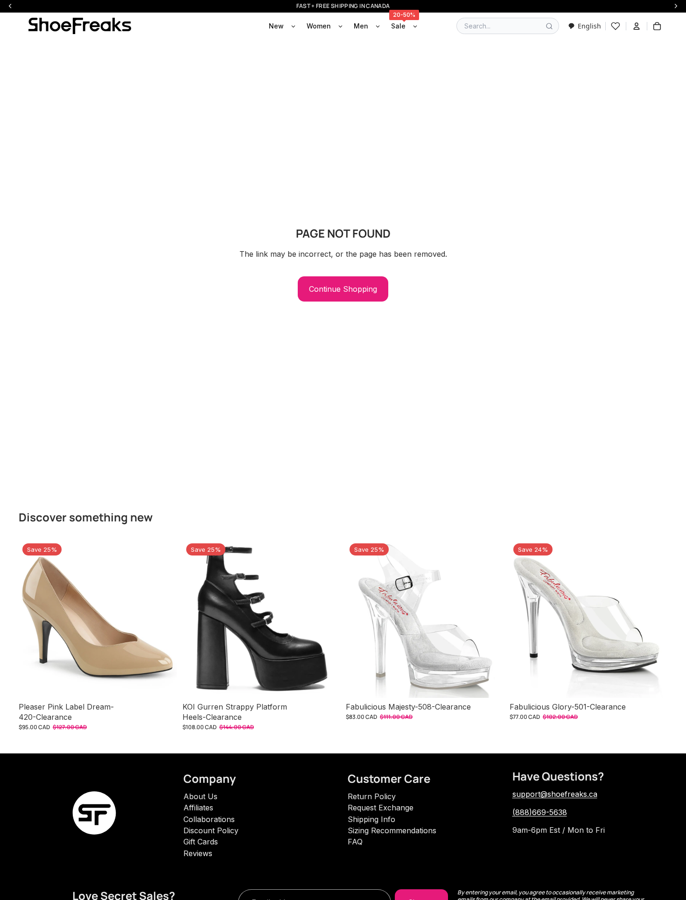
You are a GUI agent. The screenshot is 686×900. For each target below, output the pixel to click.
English (589, 25)
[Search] (549, 26)
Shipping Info (371, 819)
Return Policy (372, 796)
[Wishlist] (615, 26)
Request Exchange (380, 807)
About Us (200, 796)
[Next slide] (163, 619)
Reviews (197, 853)
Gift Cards (200, 841)
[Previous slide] (33, 619)
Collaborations (209, 819)
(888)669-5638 (539, 812)
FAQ (355, 841)
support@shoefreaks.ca (554, 794)
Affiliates (198, 807)
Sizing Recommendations (392, 830)
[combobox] (584, 26)
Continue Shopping (343, 289)
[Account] (636, 26)
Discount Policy (210, 830)
